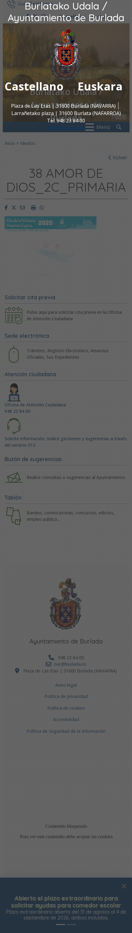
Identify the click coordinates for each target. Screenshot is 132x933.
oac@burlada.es (66, 128)
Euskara (100, 86)
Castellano (34, 86)
